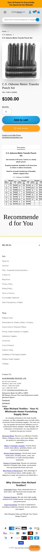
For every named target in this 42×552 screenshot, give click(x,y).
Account (30, 12)
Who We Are (6, 245)
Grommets (6, 341)
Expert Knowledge (10, 505)
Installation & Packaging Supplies (14, 354)
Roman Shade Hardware (12, 453)
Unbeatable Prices (10, 489)
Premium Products (10, 497)
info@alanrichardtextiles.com (17, 390)
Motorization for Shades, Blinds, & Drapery (17, 322)
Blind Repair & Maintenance (13, 471)
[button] (21, 128)
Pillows (6, 446)
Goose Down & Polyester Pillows (14, 327)
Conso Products (8, 345)
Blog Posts (6, 279)
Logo (18, 12)
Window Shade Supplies (11, 359)
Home (4, 31)
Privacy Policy (7, 284)
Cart (38, 12)
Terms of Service (8, 293)
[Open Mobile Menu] (5, 12)
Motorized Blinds (8, 436)
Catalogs (5, 364)
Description (21, 147)
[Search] (37, 20)
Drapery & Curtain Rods (11, 463)
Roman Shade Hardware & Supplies (15, 332)
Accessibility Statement (10, 298)
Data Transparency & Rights (12, 302)
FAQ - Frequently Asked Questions (15, 270)
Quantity (5, 107)
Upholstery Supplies (9, 336)
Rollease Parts (7, 318)
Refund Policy (7, 288)
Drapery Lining (7, 350)
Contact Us (6, 275)
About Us (5, 261)
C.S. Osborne (7, 35)
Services (5, 266)
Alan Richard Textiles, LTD (24, 548)
